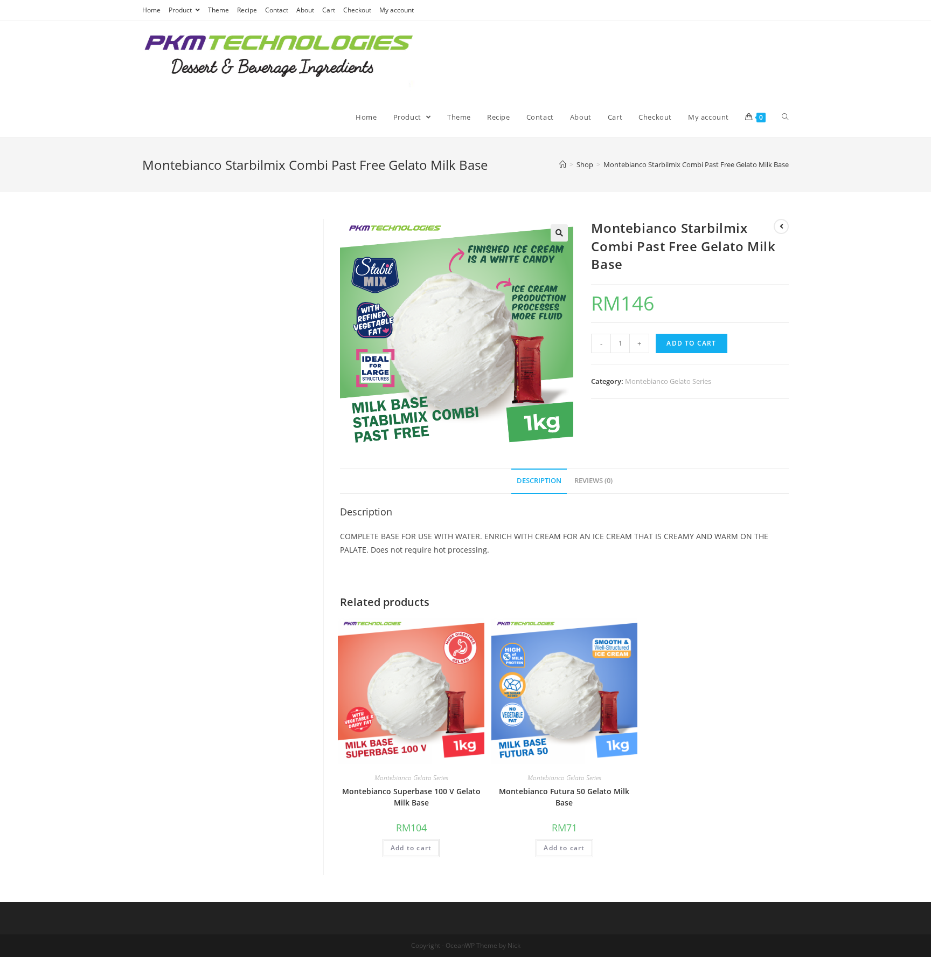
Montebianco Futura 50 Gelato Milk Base (564, 797)
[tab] (539, 481)
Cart (328, 10)
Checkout (357, 10)
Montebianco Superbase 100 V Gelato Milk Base (411, 797)
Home (151, 10)
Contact (276, 10)
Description (539, 480)
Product (181, 10)
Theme (218, 10)
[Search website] (785, 117)
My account (396, 10)
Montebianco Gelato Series (668, 381)
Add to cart (691, 343)
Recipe (247, 10)
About (305, 10)
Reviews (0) (593, 480)
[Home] (562, 164)
